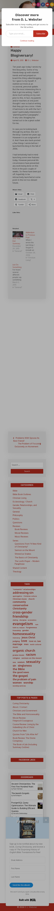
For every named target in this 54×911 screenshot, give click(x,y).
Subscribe (40, 33)
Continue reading (27, 41)
